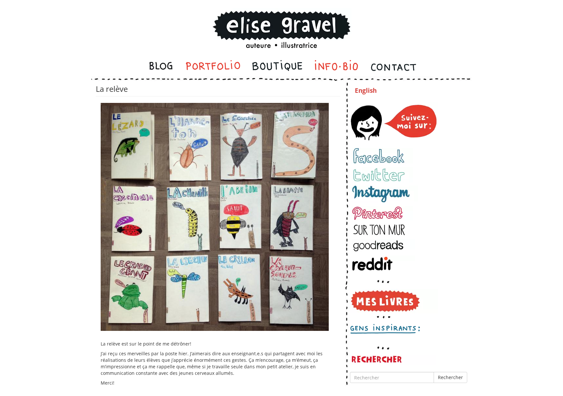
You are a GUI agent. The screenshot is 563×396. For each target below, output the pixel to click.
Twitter (382, 174)
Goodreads (383, 245)
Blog (161, 67)
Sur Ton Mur (382, 230)
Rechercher (450, 377)
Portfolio (212, 67)
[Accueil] (281, 20)
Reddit (383, 264)
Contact (393, 67)
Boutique (277, 67)
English (366, 90)
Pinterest (382, 213)
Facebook (382, 156)
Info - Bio (336, 67)
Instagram (385, 194)
